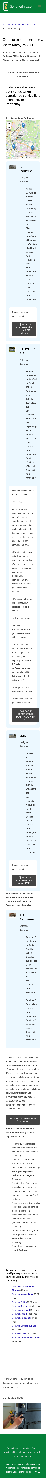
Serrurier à (19, 1314)
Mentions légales (30, 1448)
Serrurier (6, 24)
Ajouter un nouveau (23, 1456)
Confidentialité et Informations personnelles (22, 1452)
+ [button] (9, 123)
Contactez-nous (14, 1448)
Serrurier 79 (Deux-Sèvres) (24, 24)
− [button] (9, 127)
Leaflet (17, 158)
